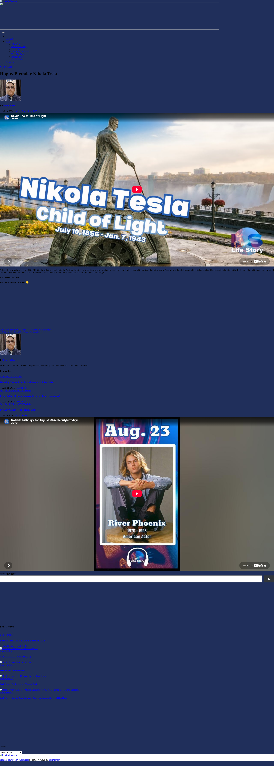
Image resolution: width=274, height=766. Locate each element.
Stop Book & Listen (20, 51)
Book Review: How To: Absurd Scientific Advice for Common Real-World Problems (33, 698)
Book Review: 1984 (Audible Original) (15, 657)
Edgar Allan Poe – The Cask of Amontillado (22, 332)
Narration (10, 62)
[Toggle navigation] (3, 32)
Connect (9, 39)
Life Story (16, 49)
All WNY (15, 44)
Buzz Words (17, 59)
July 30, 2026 (8, 646)
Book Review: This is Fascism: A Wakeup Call (22, 640)
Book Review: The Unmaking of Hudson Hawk (18, 684)
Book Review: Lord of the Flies (12, 670)
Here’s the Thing (19, 46)
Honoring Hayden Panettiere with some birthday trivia (26, 382)
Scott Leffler (9, 105)
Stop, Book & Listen (9, 390)
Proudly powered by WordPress (14, 760)
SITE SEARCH (8, 574)
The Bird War (17, 54)
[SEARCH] (269, 578)
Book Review (6, 635)
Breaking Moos (18, 57)
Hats (8, 41)
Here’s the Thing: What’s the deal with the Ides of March (26, 329)
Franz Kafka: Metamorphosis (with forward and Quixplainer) (30, 396)
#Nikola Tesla (34, 111)
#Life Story (21, 111)
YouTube (8, 67)
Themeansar (54, 760)
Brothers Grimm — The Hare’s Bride (18, 410)
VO (2, 67)
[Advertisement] (85, 306)
